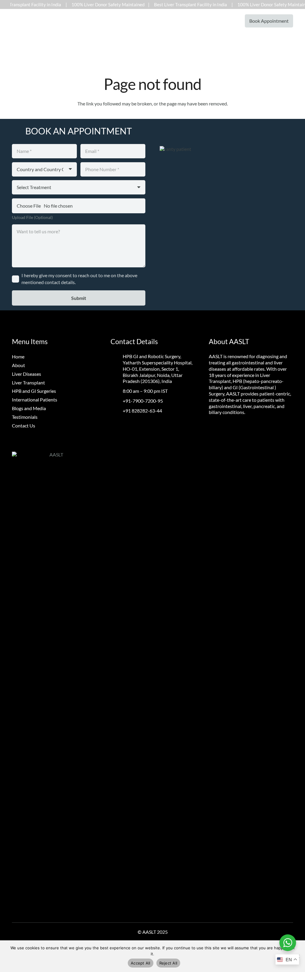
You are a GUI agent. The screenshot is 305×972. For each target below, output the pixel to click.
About (18, 365)
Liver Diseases (26, 374)
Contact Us (23, 425)
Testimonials (25, 417)
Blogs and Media (29, 408)
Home (18, 356)
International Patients (34, 399)
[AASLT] (16, 21)
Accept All (140, 963)
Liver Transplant (28, 382)
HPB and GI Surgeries (34, 391)
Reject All (168, 963)
